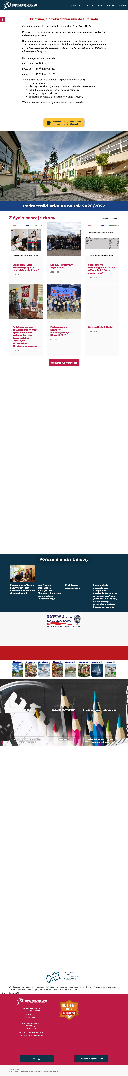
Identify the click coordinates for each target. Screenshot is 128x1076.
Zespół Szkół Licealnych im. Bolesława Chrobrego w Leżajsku (25, 1071)
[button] (2, 19)
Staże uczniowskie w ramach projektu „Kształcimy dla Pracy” (26, 267)
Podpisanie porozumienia (45, 586)
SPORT (27, 710)
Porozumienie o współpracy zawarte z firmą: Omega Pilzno (105, 590)
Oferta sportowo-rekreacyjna (99, 710)
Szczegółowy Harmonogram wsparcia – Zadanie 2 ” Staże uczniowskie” (101, 268)
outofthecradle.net (51, 987)
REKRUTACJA (75, 5)
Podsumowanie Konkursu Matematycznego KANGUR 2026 (59, 331)
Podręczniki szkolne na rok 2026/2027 (64, 205)
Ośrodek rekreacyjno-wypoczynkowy (100, 740)
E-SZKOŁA (122, 5)
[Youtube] (68, 1045)
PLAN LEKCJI (88, 5)
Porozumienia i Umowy (64, 559)
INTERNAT (110, 5)
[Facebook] (60, 1045)
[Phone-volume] (52, 1045)
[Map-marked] (75, 1045)
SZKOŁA (99, 5)
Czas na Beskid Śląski (100, 327)
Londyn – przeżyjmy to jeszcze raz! (61, 266)
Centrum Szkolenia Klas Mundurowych (27, 740)
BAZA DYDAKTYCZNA (63, 710)
